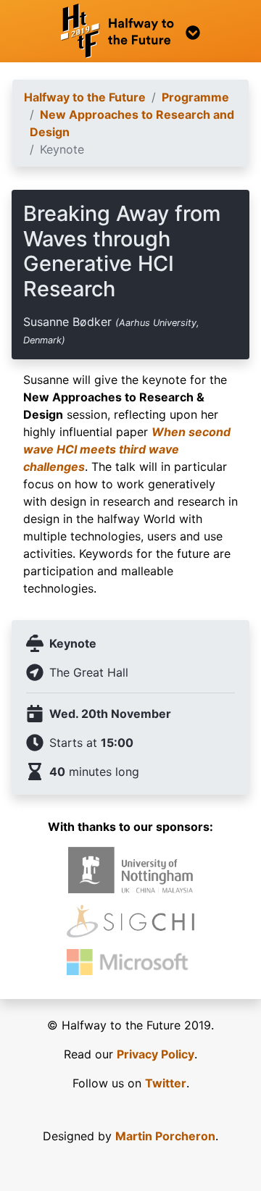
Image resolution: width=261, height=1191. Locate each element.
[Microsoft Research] (130, 962)
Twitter (165, 1083)
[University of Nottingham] (131, 870)
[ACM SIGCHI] (130, 921)
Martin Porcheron (165, 1136)
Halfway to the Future (85, 97)
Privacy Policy (155, 1054)
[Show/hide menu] (130, 31)
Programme (195, 97)
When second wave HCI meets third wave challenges (127, 449)
